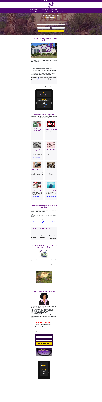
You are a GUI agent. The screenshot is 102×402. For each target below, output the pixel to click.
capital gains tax (38, 79)
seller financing (40, 78)
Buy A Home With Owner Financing (37, 11)
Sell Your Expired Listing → (37, 196)
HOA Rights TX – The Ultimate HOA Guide (54, 11)
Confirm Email (46, 341)
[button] (36, 103)
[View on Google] (44, 103)
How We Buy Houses (34, 9)
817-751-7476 (34, 86)
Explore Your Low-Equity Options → (51, 197)
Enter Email (37, 341)
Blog (53, 0)
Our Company (50, 0)
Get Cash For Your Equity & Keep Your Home (48, 9)
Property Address (51, 23)
